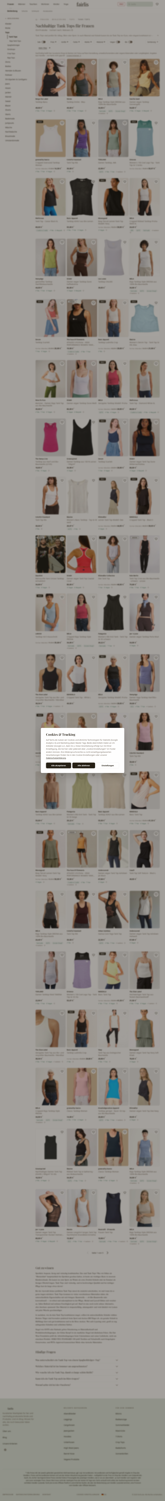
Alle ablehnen (84, 765)
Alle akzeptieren (58, 765)
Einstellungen (108, 765)
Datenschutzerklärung (56, 758)
